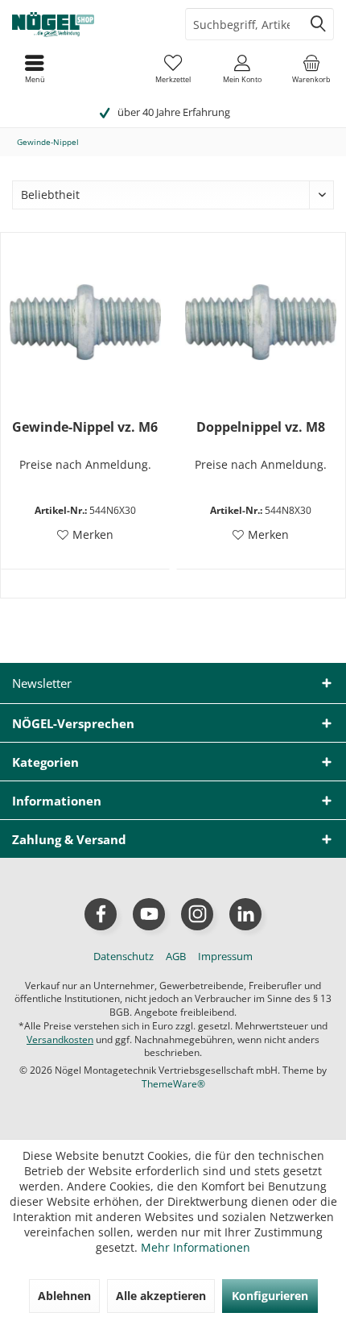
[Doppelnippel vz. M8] (260, 322)
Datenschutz (123, 956)
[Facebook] (100, 914)
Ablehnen (64, 1295)
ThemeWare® (173, 1084)
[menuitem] (311, 68)
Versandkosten (60, 1039)
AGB (176, 956)
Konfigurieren (270, 1295)
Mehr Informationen (195, 1247)
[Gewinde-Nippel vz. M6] (85, 322)
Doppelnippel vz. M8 (260, 427)
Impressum (225, 956)
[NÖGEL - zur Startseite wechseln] (86, 24)
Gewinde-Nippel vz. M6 (85, 427)
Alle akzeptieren (161, 1295)
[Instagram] (197, 914)
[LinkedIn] (245, 914)
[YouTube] (149, 914)
